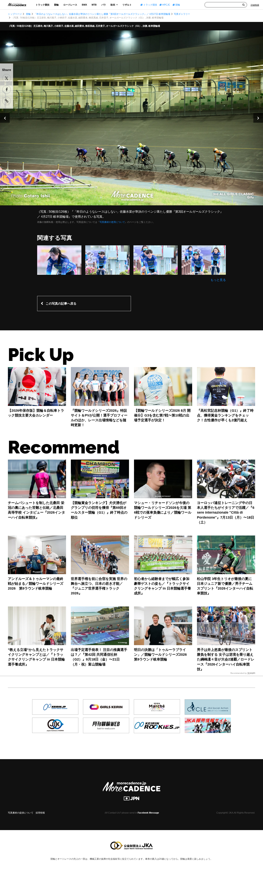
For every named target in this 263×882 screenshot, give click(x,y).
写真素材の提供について (20, 812)
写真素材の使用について (112, 222)
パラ (103, 4)
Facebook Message (148, 812)
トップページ (15, 14)
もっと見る (218, 280)
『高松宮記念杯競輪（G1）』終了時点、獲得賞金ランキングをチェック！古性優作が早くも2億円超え (225, 415)
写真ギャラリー (182, 14)
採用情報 (40, 812)
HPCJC (166, 4)
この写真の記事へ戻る (61, 303)
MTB (94, 4)
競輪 (56, 4)
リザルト (127, 4)
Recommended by (238, 673)
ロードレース (70, 4)
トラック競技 (42, 4)
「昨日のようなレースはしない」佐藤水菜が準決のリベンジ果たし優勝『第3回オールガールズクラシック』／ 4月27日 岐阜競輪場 (102, 14)
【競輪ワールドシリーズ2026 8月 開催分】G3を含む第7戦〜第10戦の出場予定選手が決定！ (162, 415)
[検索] (243, 5)
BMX (84, 4)
